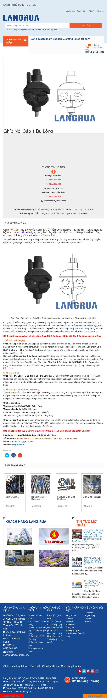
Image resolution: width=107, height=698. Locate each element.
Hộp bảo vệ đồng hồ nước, (24, 29)
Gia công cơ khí (54, 633)
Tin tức (92, 11)
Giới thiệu (70, 11)
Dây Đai (69, 618)
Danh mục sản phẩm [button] (14, 41)
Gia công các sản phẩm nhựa (55, 629)
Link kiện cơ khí (54, 636)
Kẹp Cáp (70, 621)
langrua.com (18, 444)
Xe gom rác (71, 615)
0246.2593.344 (12, 696)
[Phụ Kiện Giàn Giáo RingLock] (66, 484)
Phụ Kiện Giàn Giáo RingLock (66, 498)
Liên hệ (100, 11)
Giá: (10, 506)
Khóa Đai (70, 624)
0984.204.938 (55, 179)
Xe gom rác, (40, 29)
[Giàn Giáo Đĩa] (15, 484)
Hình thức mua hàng (37, 627)
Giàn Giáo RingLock (92, 496)
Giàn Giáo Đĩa (12, 496)
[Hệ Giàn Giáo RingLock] (40, 484)
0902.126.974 (55, 196)
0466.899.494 (55, 183)
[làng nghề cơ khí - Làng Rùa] (53, 18)
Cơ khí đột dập (51, 29)
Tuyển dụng (82, 11)
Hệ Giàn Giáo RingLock (37, 498)
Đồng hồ (70, 627)
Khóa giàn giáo (72, 630)
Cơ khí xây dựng (54, 624)
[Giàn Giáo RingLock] (92, 484)
